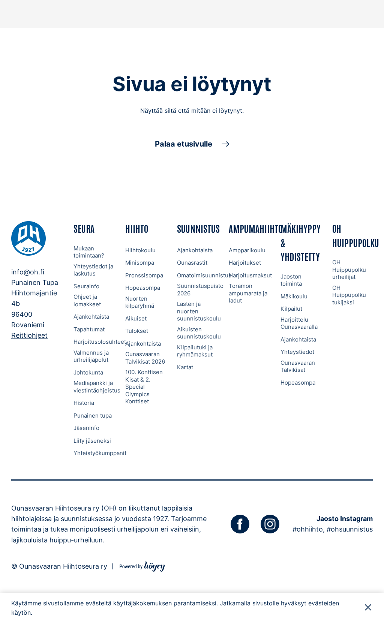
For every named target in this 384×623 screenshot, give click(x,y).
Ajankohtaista (91, 316)
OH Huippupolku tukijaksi (349, 295)
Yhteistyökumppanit (100, 453)
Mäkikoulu (294, 296)
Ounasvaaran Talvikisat (297, 366)
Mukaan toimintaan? (89, 252)
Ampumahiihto (255, 228)
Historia (84, 402)
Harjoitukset (245, 262)
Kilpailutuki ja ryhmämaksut (195, 351)
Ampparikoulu (247, 250)
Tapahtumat (89, 329)
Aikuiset (136, 318)
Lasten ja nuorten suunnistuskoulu (199, 311)
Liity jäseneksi (92, 440)
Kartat (185, 367)
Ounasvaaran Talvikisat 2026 (145, 357)
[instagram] (270, 524)
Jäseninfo (86, 427)
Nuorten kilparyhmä (139, 302)
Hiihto (136, 228)
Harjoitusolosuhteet (100, 341)
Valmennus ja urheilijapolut (91, 356)
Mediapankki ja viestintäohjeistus (97, 386)
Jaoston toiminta (291, 280)
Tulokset (136, 330)
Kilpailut (291, 308)
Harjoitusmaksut (250, 275)
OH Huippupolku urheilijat (349, 269)
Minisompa (139, 262)
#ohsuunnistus (350, 529)
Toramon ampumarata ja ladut (248, 293)
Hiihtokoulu (140, 250)
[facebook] (240, 524)
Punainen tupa (93, 415)
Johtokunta (88, 372)
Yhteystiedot (297, 351)
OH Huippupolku (355, 235)
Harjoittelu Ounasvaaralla (299, 323)
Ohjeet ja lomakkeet (87, 300)
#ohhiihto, (308, 529)
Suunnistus (198, 228)
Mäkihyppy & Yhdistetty (300, 242)
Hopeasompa (142, 287)
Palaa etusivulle (183, 143)
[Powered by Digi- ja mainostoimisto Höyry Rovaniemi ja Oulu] (142, 565)
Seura (84, 228)
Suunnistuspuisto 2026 (200, 289)
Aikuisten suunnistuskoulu (199, 333)
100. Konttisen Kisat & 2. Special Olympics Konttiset (144, 386)
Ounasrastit (192, 262)
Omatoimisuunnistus (204, 275)
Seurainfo (86, 286)
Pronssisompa (144, 275)
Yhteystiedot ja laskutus (93, 270)
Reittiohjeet (29, 335)
